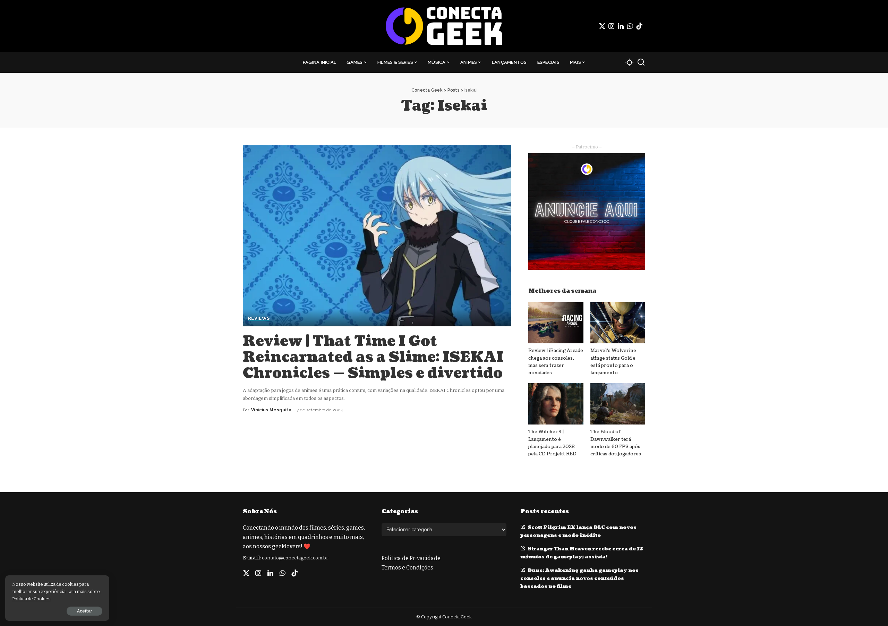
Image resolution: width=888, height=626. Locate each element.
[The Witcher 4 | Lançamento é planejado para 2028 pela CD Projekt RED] (555, 404)
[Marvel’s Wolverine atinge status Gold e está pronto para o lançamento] (617, 322)
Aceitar (84, 611)
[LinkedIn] (620, 26)
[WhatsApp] (629, 26)
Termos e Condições (407, 567)
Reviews (259, 318)
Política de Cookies (31, 598)
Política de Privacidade (411, 558)
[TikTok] (639, 26)
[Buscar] (641, 62)
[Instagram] (611, 26)
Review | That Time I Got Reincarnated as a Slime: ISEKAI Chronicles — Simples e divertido (373, 357)
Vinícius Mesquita (271, 410)
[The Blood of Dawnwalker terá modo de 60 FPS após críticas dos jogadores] (617, 404)
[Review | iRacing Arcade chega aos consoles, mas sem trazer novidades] (555, 322)
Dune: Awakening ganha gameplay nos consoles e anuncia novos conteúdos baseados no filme (579, 578)
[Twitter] (602, 26)
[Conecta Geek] (444, 26)
